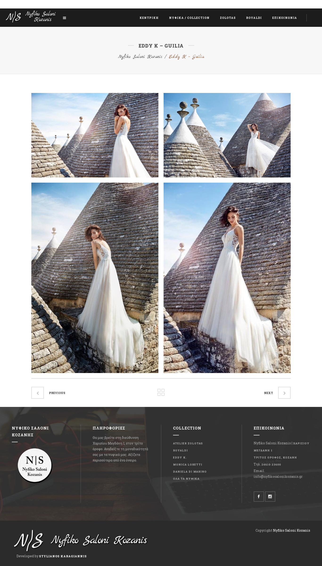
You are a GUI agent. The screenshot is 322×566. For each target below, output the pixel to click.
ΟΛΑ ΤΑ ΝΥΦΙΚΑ (186, 478)
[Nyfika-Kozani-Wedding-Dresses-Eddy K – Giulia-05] (227, 135)
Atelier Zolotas (188, 443)
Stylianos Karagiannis (63, 556)
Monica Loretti (187, 464)
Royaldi (180, 450)
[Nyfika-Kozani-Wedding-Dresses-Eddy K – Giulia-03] (227, 278)
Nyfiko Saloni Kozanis (140, 57)
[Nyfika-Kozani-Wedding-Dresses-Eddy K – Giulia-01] (94, 278)
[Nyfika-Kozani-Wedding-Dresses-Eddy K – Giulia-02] (94, 135)
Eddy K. (180, 457)
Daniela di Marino (190, 471)
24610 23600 (271, 464)
